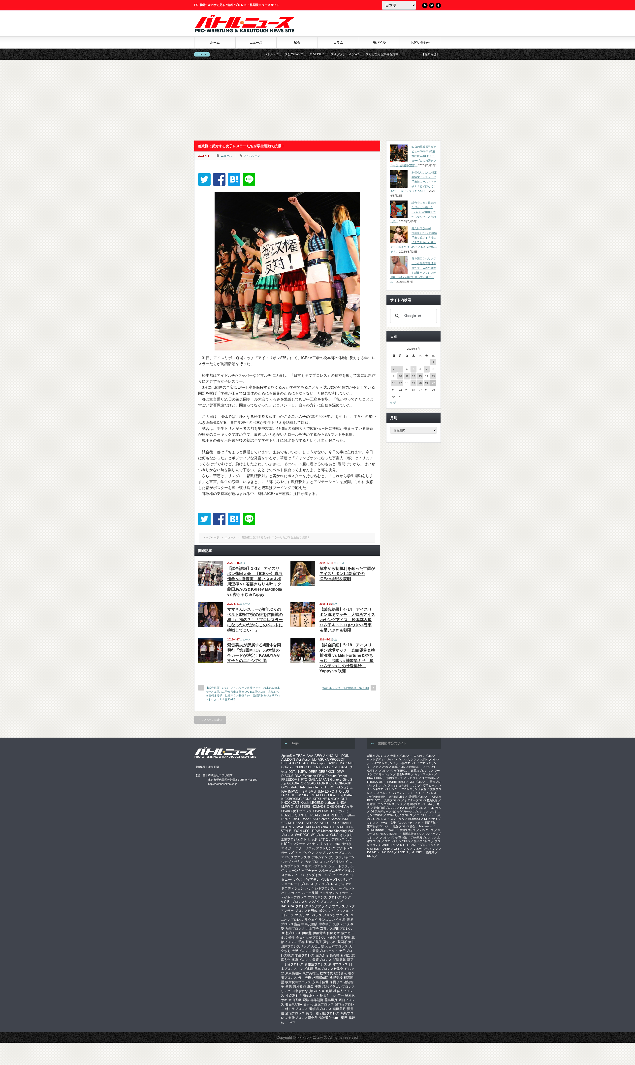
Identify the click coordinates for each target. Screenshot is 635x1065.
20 (420, 383)
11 (407, 376)
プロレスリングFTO (397, 841)
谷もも (308, 1004)
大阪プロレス (301, 951)
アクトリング (325, 848)
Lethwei (330, 803)
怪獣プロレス (301, 960)
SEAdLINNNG (375, 830)
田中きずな (300, 991)
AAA (310, 756)
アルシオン (320, 857)
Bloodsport (318, 763)
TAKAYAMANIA (316, 827)
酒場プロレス (295, 1013)
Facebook (438, 5)
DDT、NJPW (297, 772)
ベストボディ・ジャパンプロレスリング (391, 759)
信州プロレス (407, 830)
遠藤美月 (339, 1009)
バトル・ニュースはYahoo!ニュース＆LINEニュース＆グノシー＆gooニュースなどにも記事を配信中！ (277, 54)
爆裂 (310, 986)
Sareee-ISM (339, 819)
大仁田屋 (317, 946)
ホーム (215, 42)
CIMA (340, 763)
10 (400, 376)
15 (433, 376)
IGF (284, 791)
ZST (396, 848)
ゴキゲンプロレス (314, 866)
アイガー (287, 848)
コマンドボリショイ (333, 862)
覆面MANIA (293, 1004)
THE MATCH (338, 827)
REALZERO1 (319, 815)
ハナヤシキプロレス (319, 888)
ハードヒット (345, 888)
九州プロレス (295, 928)
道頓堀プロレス (320, 1009)
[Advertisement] (317, 100)
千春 (301, 942)
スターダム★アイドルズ (336, 870)
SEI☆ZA (312, 823)
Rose (305, 819)
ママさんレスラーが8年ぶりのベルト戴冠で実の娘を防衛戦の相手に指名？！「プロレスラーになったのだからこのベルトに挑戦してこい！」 (255, 619)
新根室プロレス (316, 964)
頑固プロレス (329, 1013)
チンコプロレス (326, 884)
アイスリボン (252, 155)
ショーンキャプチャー (301, 870)
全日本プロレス (400, 755)
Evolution (309, 776)
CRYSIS (320, 767)
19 (413, 383)
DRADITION (374, 778)
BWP (331, 763)
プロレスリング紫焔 (413, 789)
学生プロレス (304, 955)
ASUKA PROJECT (331, 759)
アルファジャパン (342, 857)
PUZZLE (287, 815)
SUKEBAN (341, 823)
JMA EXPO (326, 791)
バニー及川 (310, 893)
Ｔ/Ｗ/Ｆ (291, 1022)
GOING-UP (343, 783)
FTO (304, 779)
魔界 (344, 1018)
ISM (304, 791)
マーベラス (314, 915)
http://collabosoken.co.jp (222, 783)
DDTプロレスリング (383, 763)
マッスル (342, 911)
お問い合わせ (420, 42)
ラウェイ (311, 919)
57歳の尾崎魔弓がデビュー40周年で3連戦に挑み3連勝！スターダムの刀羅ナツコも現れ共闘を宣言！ (413, 156)
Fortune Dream (336, 776)
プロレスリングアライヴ (313, 906)
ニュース (256, 42)
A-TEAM (299, 756)
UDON (297, 831)
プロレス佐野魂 (306, 911)
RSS (425, 5)
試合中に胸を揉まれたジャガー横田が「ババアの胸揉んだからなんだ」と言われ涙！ (413, 212)
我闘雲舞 (339, 960)
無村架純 (299, 986)
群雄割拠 (316, 1000)
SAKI (314, 819)
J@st (312, 791)
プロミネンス (317, 897)
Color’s (286, 767)
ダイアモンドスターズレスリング (328, 879)
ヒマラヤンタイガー (333, 893)
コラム (338, 42)
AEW (318, 756)
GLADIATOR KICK (320, 783)
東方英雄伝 (311, 973)
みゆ (337, 844)
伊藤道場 (319, 933)
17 (400, 383)
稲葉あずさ (311, 995)
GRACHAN (297, 787)
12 (413, 376)
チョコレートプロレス (297, 884)
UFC (306, 831)
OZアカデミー (341, 811)
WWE (391, 830)
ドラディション (292, 888)
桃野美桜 (336, 977)
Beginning (414, 818)
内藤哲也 (332, 937)
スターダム (397, 818)
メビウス (412, 778)
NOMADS (319, 806)
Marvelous (425, 826)
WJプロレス (319, 835)
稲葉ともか (328, 995)
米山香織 (294, 1000)
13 (420, 376)
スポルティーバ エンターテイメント (399, 792)
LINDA (341, 803)
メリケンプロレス (336, 915)
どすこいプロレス (332, 839)
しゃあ (313, 839)
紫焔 (306, 1000)
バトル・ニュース (312, 1037)
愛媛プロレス (322, 960)
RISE (296, 819)
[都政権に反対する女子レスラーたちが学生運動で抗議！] (234, 179)
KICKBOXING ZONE (296, 799)
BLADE (304, 763)
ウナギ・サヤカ (292, 862)
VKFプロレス (418, 781)
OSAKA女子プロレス (296, 811)
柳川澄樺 (304, 977)
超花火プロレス (420, 770)
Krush (305, 803)
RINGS (286, 819)
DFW (340, 772)
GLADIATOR (296, 783)
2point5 (286, 756)
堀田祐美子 (314, 942)
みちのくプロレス (425, 755)
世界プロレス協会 (404, 826)
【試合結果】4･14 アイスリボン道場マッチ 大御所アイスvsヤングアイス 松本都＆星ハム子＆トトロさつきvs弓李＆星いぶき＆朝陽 (347, 619)
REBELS (337, 815)
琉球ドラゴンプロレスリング (385, 804)
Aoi (298, 759)
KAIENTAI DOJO (316, 795)
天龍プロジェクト (325, 951)
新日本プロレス (376, 755)
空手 (340, 995)
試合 (297, 42)
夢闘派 (342, 942)
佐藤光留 (333, 933)
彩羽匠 (345, 955)
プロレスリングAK (305, 902)
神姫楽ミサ (293, 995)
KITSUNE (320, 799)
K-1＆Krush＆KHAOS (380, 852)
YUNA (334, 835)
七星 (342, 919)
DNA (298, 776)
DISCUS (287, 776)
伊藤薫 (307, 933)
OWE (326, 811)
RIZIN (370, 856)
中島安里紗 (309, 924)
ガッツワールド (424, 774)
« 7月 (393, 402)
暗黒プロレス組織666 (405, 766)
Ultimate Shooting (334, 831)
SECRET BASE (292, 823)
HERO (329, 787)
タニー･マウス (291, 879)
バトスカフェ (291, 893)
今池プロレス (291, 933)
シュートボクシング (425, 848)
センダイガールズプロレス (408, 811)
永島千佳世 (320, 982)
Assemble (309, 759)
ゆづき (346, 844)
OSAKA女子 (344, 806)
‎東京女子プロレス (378, 826)
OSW (317, 811)
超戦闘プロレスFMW (419, 804)
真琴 (329, 991)
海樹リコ (336, 982)
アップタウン (304, 853)
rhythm (350, 815)
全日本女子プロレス (310, 937)
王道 (318, 986)
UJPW (315, 831)
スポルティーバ (292, 875)
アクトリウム (305, 848)
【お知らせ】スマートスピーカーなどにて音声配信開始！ (405, 54)
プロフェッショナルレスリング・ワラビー (408, 785)
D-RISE (332, 767)
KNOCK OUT (337, 799)
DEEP (313, 772)
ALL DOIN (342, 756)
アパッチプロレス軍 (295, 857)
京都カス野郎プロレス (336, 928)
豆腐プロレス (324, 1004)
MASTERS (302, 806)
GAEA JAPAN (319, 779)
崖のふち (322, 955)
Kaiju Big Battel (341, 795)
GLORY (417, 852)
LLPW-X (287, 806)
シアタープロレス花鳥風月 (421, 800)
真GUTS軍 (316, 991)
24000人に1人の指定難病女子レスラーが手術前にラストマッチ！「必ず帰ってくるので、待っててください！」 (413, 182)
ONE (330, 806)
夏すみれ (329, 942)
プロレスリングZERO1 (393, 770)
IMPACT (294, 791)
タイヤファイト (343, 875)
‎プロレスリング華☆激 (393, 837)
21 (426, 383)
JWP (299, 795)
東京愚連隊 (293, 973)
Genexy (335, 779)
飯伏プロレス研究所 (303, 1018)
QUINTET (302, 815)
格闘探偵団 (320, 977)
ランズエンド (328, 919)
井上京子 (312, 928)
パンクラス (427, 830)
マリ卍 (300, 915)
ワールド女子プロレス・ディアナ (400, 822)
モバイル (379, 42)
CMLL (350, 763)
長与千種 (312, 1013)
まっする (326, 844)
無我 (288, 986)
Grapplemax (315, 787)
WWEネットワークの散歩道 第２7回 (345, 688)
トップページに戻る (210, 719)
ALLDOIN (288, 759)
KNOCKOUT (290, 803)
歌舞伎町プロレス (298, 982)
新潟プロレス (338, 964)
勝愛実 (345, 937)
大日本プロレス (336, 946)
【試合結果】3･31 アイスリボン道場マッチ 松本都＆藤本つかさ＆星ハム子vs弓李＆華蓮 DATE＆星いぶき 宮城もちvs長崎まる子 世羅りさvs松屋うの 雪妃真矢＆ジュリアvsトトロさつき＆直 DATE (243, 693)
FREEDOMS (290, 779)
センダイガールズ (318, 875)
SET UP (326, 823)
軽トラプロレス (296, 1009)
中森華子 (325, 924)
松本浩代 (326, 973)
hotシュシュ (344, 787)
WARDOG (302, 835)
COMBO (298, 767)
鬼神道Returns (329, 1018)
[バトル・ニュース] (244, 31)
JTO (338, 791)
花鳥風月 (330, 1000)
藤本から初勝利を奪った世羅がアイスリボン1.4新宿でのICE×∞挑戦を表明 (347, 573)
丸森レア (339, 924)
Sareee (324, 819)
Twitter (432, 5)
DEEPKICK (327, 772)
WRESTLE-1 (396, 796)
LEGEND (316, 803)
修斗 (291, 937)
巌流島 (334, 955)
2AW (385, 766)
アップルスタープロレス (333, 853)
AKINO (328, 756)
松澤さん (340, 973)
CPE (309, 767)
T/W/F (299, 827)
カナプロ (311, 862)
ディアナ (345, 884)
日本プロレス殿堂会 (328, 969)
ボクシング (327, 911)
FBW (320, 776)
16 (393, 383)
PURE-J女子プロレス (413, 807)
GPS (284, 787)
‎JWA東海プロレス (422, 837)
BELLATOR (289, 763)
